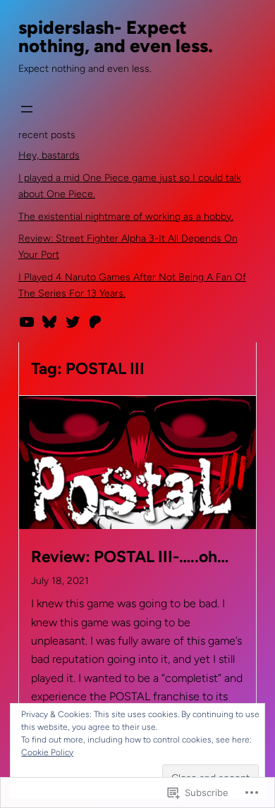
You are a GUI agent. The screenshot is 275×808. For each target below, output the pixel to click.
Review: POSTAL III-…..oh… (129, 556)
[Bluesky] (49, 321)
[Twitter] (72, 321)
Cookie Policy (47, 752)
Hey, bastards (49, 155)
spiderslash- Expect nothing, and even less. (115, 36)
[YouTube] (26, 321)
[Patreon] (95, 321)
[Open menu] (26, 109)
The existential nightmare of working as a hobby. (125, 217)
